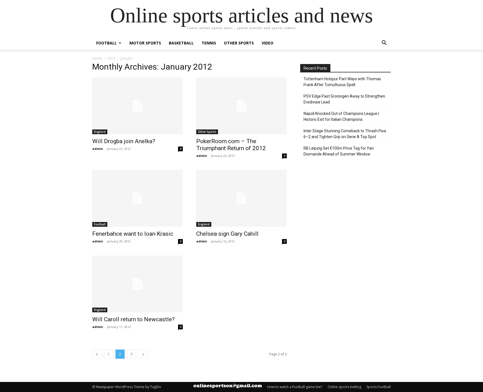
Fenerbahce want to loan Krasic (132, 233)
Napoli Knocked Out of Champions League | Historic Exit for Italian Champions (341, 116)
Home (97, 58)
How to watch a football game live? (294, 386)
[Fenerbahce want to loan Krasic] (137, 198)
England (100, 132)
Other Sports (239, 43)
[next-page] (143, 354)
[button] (384, 43)
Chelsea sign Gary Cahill (227, 233)
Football (106, 43)
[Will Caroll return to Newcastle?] (137, 284)
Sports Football (378, 386)
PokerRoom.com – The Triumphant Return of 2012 (231, 145)
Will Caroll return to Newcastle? (133, 319)
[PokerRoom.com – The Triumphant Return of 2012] (241, 105)
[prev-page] (97, 354)
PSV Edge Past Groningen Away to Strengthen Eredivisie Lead (344, 99)
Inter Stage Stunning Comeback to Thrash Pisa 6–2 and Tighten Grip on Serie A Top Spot (345, 134)
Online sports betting (344, 386)
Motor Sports (145, 43)
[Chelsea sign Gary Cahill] (241, 198)
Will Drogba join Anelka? (123, 141)
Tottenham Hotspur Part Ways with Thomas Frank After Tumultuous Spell (342, 82)
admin (97, 149)
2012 (111, 58)
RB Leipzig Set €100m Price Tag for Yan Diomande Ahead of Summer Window (339, 151)
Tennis (209, 43)
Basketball (181, 43)
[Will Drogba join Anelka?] (137, 105)
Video (267, 43)
